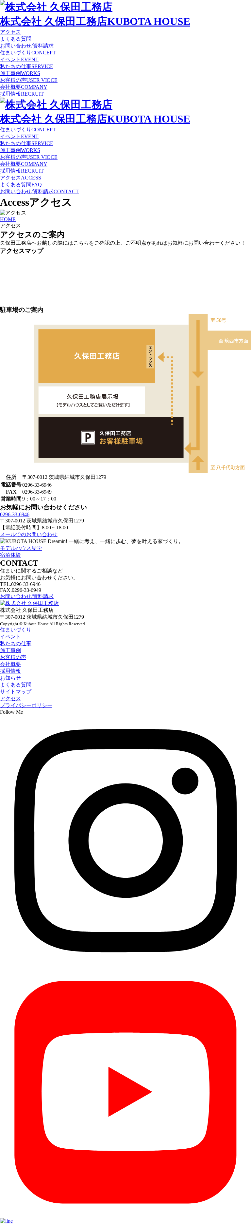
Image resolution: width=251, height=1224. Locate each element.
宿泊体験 (10, 555)
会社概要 (23, 87)
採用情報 (22, 94)
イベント (19, 59)
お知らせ (10, 678)
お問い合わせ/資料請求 (39, 191)
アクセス (20, 177)
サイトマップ (15, 691)
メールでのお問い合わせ (29, 534)
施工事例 (20, 73)
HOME (8, 219)
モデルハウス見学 (21, 548)
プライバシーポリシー (26, 705)
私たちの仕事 (26, 66)
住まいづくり (28, 52)
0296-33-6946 (14, 514)
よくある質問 (21, 184)
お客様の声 (29, 80)
